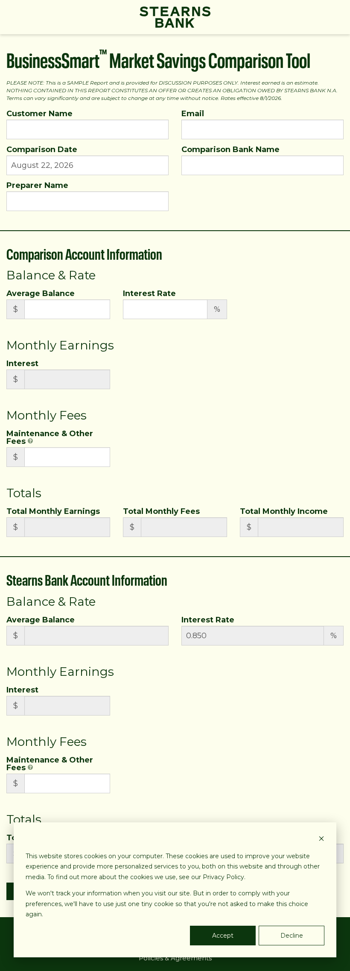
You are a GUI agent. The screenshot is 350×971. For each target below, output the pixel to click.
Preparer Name (37, 185)
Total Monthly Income (284, 511)
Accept (222, 935)
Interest (22, 363)
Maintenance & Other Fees (49, 437)
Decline (291, 935)
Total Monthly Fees (161, 511)
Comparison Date (41, 149)
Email (192, 113)
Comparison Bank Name (230, 149)
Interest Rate (149, 293)
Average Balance (40, 293)
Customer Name (39, 113)
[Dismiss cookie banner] (321, 839)
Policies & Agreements (175, 958)
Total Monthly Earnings (53, 511)
